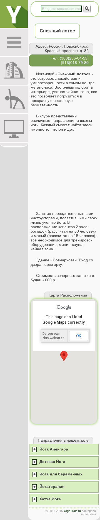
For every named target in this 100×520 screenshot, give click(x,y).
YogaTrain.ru (72, 511)
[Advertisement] (64, 171)
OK (78, 336)
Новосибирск (76, 46)
